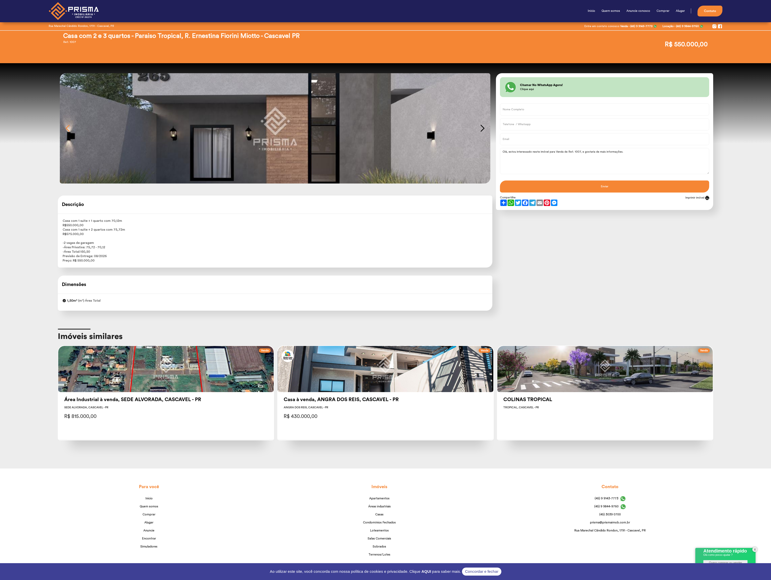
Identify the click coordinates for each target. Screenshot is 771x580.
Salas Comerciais (379, 538)
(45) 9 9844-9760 (606, 506)
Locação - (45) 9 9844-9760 (680, 26)
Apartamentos (379, 498)
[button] (68, 128)
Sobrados (379, 546)
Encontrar (149, 538)
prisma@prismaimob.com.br (610, 522)
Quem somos (611, 10)
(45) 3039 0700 (610, 514)
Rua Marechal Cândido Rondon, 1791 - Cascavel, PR (610, 530)
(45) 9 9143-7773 (606, 498)
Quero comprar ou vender (725, 562)
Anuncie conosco (638, 10)
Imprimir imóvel (695, 197)
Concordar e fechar (481, 571)
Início (591, 10)
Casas (379, 514)
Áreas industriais (379, 506)
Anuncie (148, 530)
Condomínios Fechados (379, 522)
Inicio (149, 498)
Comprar (663, 10)
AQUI (426, 571)
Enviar (604, 186)
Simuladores (148, 546)
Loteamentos (379, 530)
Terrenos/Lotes (379, 554)
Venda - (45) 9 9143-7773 (636, 26)
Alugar (680, 10)
